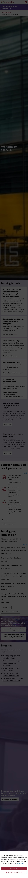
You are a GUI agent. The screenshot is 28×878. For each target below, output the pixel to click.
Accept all (14, 868)
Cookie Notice (20, 863)
